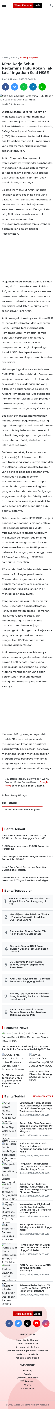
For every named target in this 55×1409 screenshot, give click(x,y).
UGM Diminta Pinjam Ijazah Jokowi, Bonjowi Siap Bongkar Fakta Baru (27, 964)
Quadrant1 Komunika (27, 1377)
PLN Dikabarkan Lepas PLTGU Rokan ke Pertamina (25, 847)
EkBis (14, 57)
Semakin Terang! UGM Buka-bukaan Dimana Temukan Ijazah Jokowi (29, 949)
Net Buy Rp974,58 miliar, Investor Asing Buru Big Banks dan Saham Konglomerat (29, 996)
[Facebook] (5, 87)
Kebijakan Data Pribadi (27, 1358)
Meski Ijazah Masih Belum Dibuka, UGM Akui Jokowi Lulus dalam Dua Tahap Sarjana (30, 917)
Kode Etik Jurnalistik (27, 1354)
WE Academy (27, 1381)
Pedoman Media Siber (27, 1347)
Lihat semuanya (42, 1096)
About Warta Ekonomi (27, 1340)
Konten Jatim (27, 1388)
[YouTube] (36, 1323)
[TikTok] (27, 1323)
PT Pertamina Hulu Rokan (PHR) (22, 809)
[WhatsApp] (24, 87)
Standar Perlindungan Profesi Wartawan (27, 1350)
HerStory (27, 1370)
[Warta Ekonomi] (27, 5)
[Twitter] (14, 87)
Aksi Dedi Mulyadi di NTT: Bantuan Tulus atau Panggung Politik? (30, 980)
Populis (27, 1374)
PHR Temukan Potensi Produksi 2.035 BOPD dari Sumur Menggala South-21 (24, 837)
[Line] (42, 87)
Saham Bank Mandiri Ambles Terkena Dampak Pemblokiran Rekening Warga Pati (28, 1012)
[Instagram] (46, 1323)
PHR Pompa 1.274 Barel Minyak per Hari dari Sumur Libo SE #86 (27, 858)
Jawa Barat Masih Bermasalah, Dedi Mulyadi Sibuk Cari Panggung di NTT (29, 901)
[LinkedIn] (33, 87)
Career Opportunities (27, 1343)
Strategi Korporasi (29, 57)
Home (5, 57)
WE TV (27, 1385)
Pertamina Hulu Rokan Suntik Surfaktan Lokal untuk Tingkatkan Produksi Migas (25, 879)
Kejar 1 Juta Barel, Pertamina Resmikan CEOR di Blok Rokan (24, 868)
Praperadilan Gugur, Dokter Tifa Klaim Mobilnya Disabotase (28, 932)
